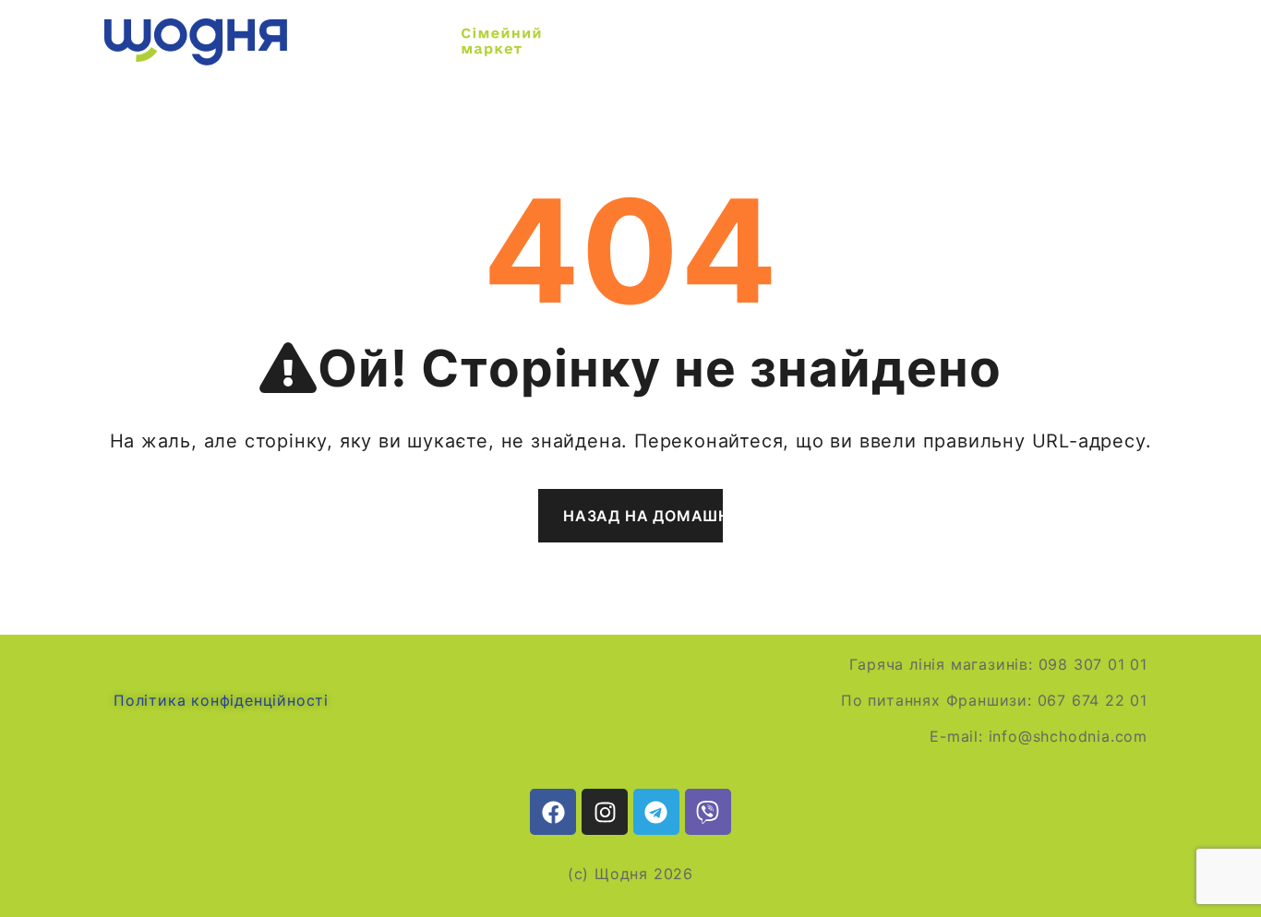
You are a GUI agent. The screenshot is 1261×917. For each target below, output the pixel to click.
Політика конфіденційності (221, 700)
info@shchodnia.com (1068, 736)
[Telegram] (656, 812)
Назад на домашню (643, 515)
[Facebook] (553, 812)
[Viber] (708, 812)
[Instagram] (605, 812)
